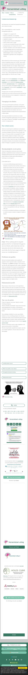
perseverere (11, 186)
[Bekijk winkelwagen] (25, 3)
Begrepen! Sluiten (22, 667)
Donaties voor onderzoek (14, 527)
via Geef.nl (14, 529)
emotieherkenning (14, 80)
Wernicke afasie (14, 203)
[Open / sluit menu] (2, 3)
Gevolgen (7, 12)
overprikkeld (19, 87)
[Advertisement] (14, 347)
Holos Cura (5, 576)
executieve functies (19, 82)
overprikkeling (20, 461)
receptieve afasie (21, 83)
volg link (21, 566)
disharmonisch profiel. (13, 296)
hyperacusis (6, 87)
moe (19, 85)
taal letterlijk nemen (10, 83)
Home (3, 12)
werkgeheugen (14, 78)
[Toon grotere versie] (14, 228)
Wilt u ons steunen (13, 521)
